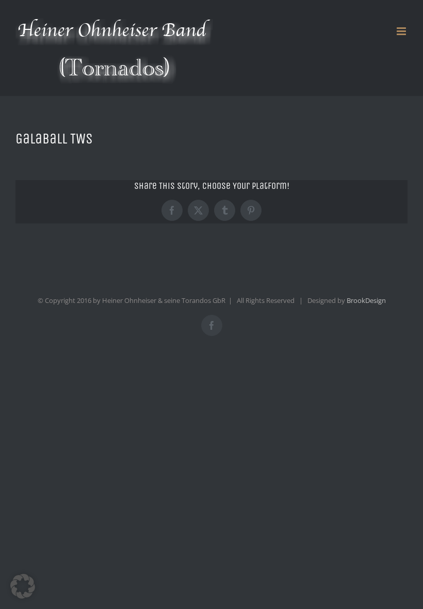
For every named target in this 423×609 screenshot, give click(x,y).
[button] (22, 586)
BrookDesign (366, 300)
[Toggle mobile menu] (402, 31)
